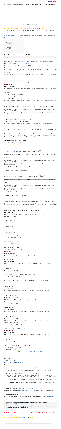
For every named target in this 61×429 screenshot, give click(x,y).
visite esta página (25, 417)
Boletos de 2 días (8, 44)
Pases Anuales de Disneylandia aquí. (46, 367)
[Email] (53, 1)
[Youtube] (51, 1)
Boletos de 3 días (8, 47)
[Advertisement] (30, 17)
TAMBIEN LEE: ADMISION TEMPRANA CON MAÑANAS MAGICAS (16, 284)
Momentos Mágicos (51, 4)
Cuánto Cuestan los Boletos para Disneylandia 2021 (14, 41)
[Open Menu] (4, 1)
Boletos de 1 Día (8, 43)
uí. (36, 388)
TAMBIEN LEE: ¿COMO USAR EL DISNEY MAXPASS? (13, 362)
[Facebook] (48, 1)
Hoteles (32, 4)
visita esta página (37, 28)
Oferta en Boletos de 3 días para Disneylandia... (20, 4)
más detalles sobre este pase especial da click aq (27, 388)
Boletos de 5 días (8, 49)
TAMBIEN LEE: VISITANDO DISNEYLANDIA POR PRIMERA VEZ (15, 328)
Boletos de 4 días (8, 48)
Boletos (36, 4)
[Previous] (11, 4)
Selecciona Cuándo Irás (9, 42)
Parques (40, 4)
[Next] (12, 4)
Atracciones (27, 4)
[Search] (46, 1)
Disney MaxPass (25, 369)
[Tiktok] (55, 1)
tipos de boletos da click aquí (25, 63)
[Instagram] (50, 1)
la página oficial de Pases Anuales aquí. (28, 390)
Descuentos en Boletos (10, 52)
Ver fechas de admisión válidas (50, 100)
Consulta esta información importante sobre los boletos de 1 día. (38, 80)
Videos (45, 4)
